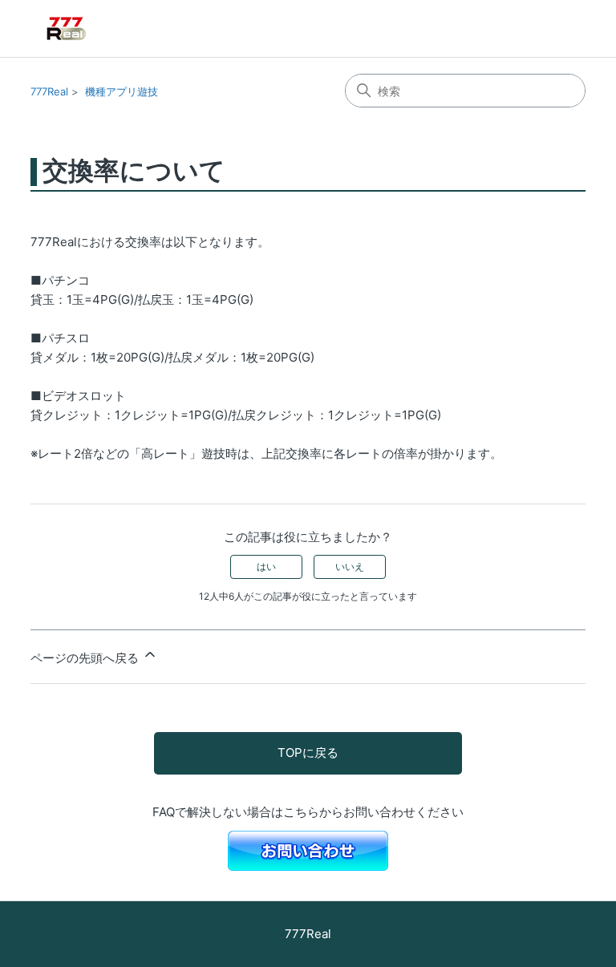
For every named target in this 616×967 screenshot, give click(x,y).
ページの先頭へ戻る (86, 658)
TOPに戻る (308, 752)
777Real (49, 91)
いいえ (349, 566)
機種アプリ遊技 (121, 91)
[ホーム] (89, 28)
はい (266, 566)
